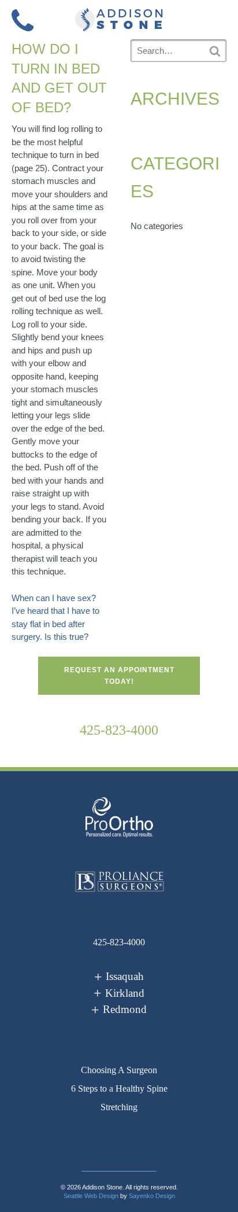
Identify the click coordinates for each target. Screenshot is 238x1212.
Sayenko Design (152, 1195)
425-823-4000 (119, 730)
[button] (215, 19)
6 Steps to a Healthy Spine (119, 1088)
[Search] (215, 51)
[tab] (119, 976)
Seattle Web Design (91, 1195)
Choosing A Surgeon (119, 1070)
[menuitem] (119, 1070)
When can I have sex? (54, 598)
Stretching (119, 1107)
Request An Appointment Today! (119, 676)
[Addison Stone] (119, 19)
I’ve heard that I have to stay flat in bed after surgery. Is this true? (55, 624)
